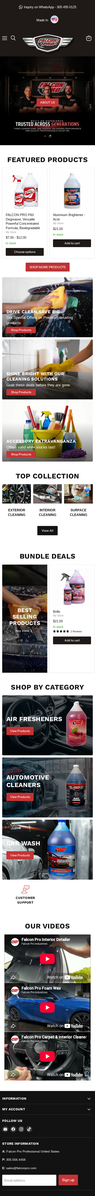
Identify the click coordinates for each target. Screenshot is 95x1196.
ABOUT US (47, 102)
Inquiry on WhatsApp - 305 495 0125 (50, 7)
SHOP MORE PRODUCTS (48, 267)
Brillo (56, 611)
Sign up (68, 1180)
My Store (11, 232)
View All (47, 531)
